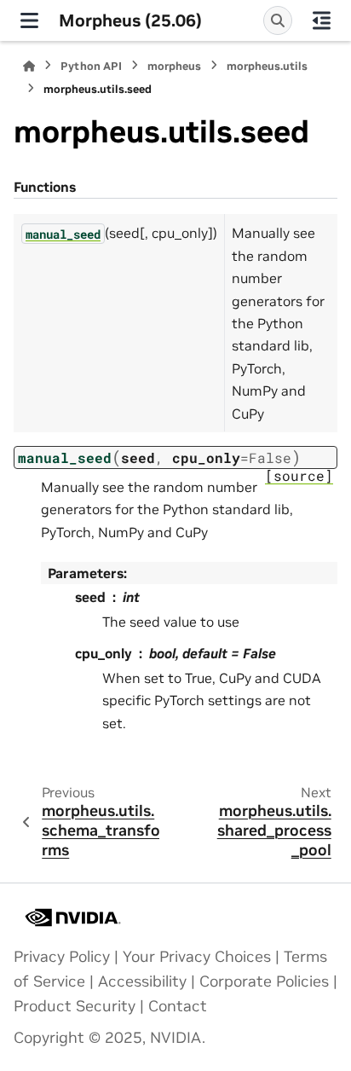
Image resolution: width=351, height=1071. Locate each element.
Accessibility (142, 981)
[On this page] (321, 20)
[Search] (277, 20)
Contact (177, 1006)
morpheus (174, 66)
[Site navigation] (29, 20)
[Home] (29, 66)
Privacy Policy (62, 956)
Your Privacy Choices (197, 956)
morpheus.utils (267, 66)
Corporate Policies (264, 981)
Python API (91, 66)
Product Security (74, 1006)
